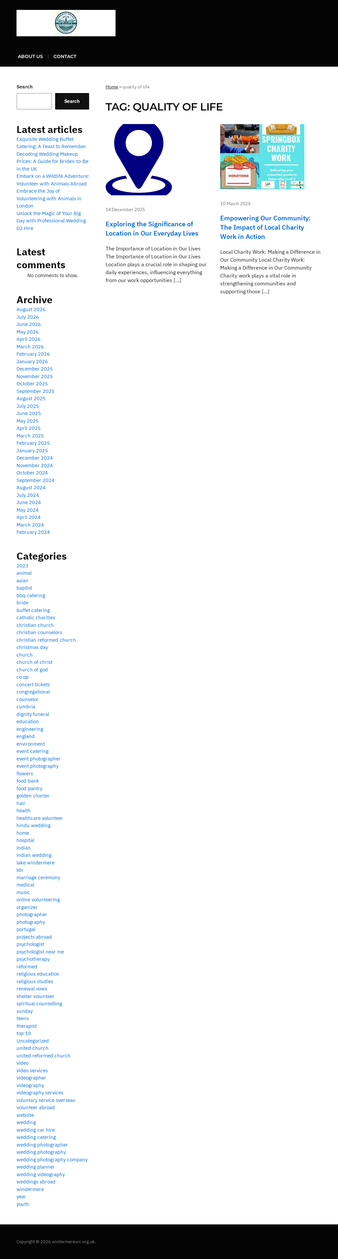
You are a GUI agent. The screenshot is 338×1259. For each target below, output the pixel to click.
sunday (25, 1011)
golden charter (33, 795)
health (24, 810)
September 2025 (35, 391)
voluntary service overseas (46, 1100)
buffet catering (33, 610)
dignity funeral (33, 714)
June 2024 (29, 502)
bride (22, 602)
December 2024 (35, 458)
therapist (27, 1026)
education (28, 721)
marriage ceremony (38, 877)
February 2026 (33, 354)
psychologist (30, 944)
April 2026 (29, 339)
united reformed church (44, 1055)
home (23, 833)
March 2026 (30, 346)
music (23, 892)
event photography (37, 766)
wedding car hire (36, 1130)
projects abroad (34, 937)
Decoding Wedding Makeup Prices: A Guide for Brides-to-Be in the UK (52, 161)
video (22, 1063)
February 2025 (33, 443)
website (25, 1115)
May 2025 (28, 421)
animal (24, 573)
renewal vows (32, 988)
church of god (32, 669)
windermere (30, 1189)
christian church (35, 625)
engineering (30, 729)
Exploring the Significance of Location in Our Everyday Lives (152, 228)
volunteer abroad (36, 1107)
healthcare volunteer (40, 818)
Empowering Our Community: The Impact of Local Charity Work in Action (265, 227)
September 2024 (35, 480)
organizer (27, 907)
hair (21, 803)
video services (32, 1070)
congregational (33, 692)
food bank (28, 781)
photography (31, 922)
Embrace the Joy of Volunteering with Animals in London (49, 198)
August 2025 (31, 398)
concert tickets (33, 684)
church (25, 655)
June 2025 (29, 413)
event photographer (39, 759)
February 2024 (33, 532)
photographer (32, 914)
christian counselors (39, 632)
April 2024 (29, 517)
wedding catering (36, 1137)
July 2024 (28, 495)
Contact (64, 56)
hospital (25, 840)
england (26, 736)
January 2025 (32, 450)
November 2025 (35, 376)
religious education (38, 974)
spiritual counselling (39, 1003)
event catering (33, 751)
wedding (26, 1122)
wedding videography (41, 1174)
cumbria (26, 706)
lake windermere (35, 862)
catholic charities (36, 617)
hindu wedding (34, 825)
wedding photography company (52, 1159)
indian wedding (34, 855)
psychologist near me (40, 952)
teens (23, 1018)
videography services (40, 1092)
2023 (22, 566)
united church (33, 1048)
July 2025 (28, 406)
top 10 (24, 1033)
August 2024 (31, 487)
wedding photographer (42, 1145)
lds (20, 870)
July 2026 (28, 317)
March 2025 (30, 436)
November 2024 (35, 465)
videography (30, 1085)
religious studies (35, 981)
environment (31, 744)
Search (25, 86)
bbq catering (31, 595)
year (21, 1196)
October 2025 (32, 383)
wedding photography (41, 1152)
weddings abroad (36, 1181)
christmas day (32, 647)
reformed (27, 966)
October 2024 (32, 472)
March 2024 (30, 525)
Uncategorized (33, 1041)
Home (112, 87)
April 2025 (29, 428)
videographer (31, 1078)
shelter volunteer (35, 996)
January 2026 (32, 361)
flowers (25, 773)
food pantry (29, 788)
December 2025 (35, 369)
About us (30, 56)
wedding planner (36, 1167)
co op (23, 677)
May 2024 (28, 510)
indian (24, 848)
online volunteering (38, 899)
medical (25, 885)
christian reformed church (46, 640)
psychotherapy (33, 959)
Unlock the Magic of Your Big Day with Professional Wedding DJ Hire (51, 220)
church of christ (34, 662)
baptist (24, 588)
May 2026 (28, 332)
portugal (26, 929)
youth (23, 1204)
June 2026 (29, 324)
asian (22, 580)
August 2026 (31, 309)
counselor (28, 699)
